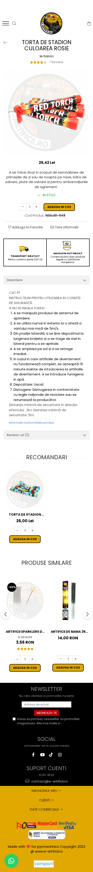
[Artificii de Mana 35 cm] (68, 600)
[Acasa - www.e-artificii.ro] (51, 23)
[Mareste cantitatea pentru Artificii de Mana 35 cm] (75, 659)
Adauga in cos (59, 207)
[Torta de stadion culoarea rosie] (46, 112)
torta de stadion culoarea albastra (24, 514)
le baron (46, 56)
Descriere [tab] (15, 280)
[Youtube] (42, 755)
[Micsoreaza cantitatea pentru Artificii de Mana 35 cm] (60, 659)
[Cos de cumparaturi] (89, 23)
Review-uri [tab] (18, 434)
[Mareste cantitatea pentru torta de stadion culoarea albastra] (32, 530)
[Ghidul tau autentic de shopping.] (44, 863)
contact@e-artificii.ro (49, 781)
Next (86, 117)
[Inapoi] (3, 43)
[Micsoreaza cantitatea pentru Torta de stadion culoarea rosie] (23, 206)
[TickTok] (51, 755)
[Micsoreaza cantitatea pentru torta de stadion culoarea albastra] (17, 530)
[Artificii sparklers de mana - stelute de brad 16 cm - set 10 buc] (25, 600)
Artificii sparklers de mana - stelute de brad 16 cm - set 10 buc (25, 631)
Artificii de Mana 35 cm (68, 631)
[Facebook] (33, 755)
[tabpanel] (46, 112)
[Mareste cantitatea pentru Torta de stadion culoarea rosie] (36, 206)
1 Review (56, 62)
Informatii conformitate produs (31, 422)
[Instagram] (60, 755)
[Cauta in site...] (14, 23)
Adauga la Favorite (27, 227)
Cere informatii (66, 227)
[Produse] (6, 24)
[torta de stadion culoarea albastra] (25, 489)
